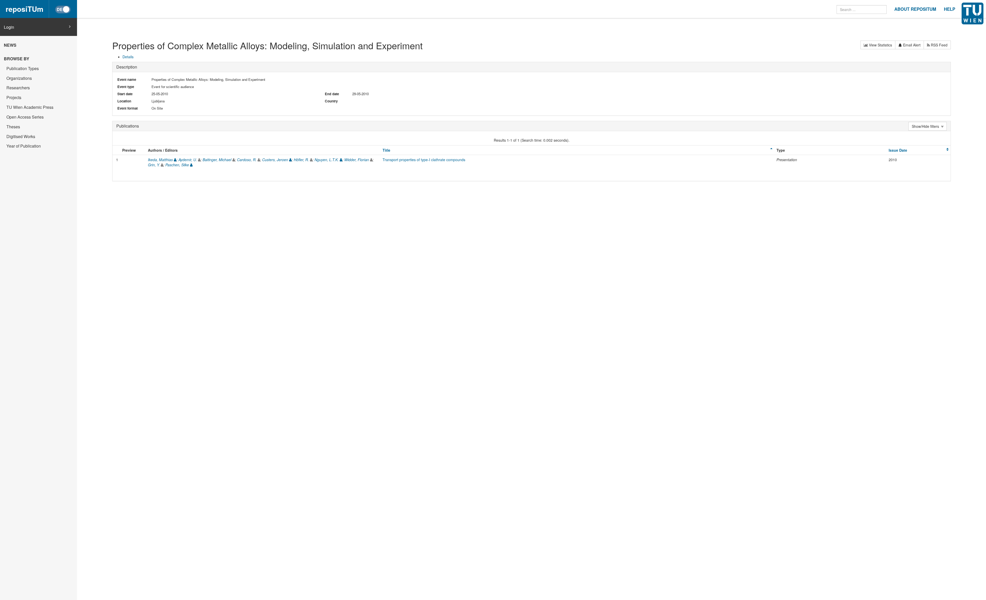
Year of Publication (23, 146)
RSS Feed (938, 44)
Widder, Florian (356, 159)
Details (128, 56)
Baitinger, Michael (217, 159)
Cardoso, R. (247, 159)
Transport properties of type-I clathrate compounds (424, 159)
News (10, 45)
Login (9, 27)
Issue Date (898, 150)
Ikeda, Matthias (160, 159)
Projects (13, 97)
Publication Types (22, 68)
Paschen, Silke (177, 164)
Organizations (19, 78)
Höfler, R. (301, 159)
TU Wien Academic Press (29, 107)
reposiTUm (24, 9)
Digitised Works (20, 136)
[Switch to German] (63, 9)
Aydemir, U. (187, 159)
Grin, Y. (154, 164)
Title (386, 150)
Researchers (18, 88)
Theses (13, 127)
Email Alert (911, 44)
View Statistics (880, 44)
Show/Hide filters (926, 126)
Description (126, 67)
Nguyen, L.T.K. (327, 159)
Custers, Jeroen (275, 159)
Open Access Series (25, 117)
